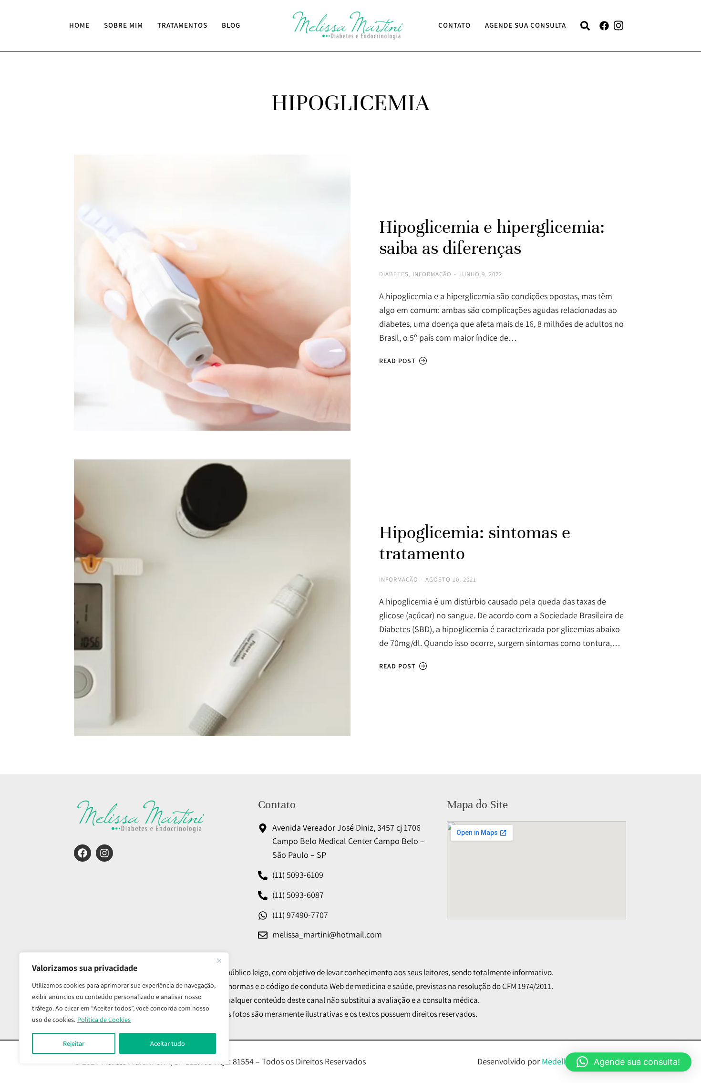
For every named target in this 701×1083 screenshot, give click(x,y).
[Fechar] (219, 960)
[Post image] (212, 292)
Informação (432, 274)
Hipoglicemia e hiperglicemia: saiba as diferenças (492, 238)
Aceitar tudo (167, 1043)
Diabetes (394, 274)
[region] (124, 1008)
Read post (397, 361)
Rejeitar (73, 1043)
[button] (628, 1062)
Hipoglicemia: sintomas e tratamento (474, 543)
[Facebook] (82, 853)
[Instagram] (104, 853)
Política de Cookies (104, 1019)
